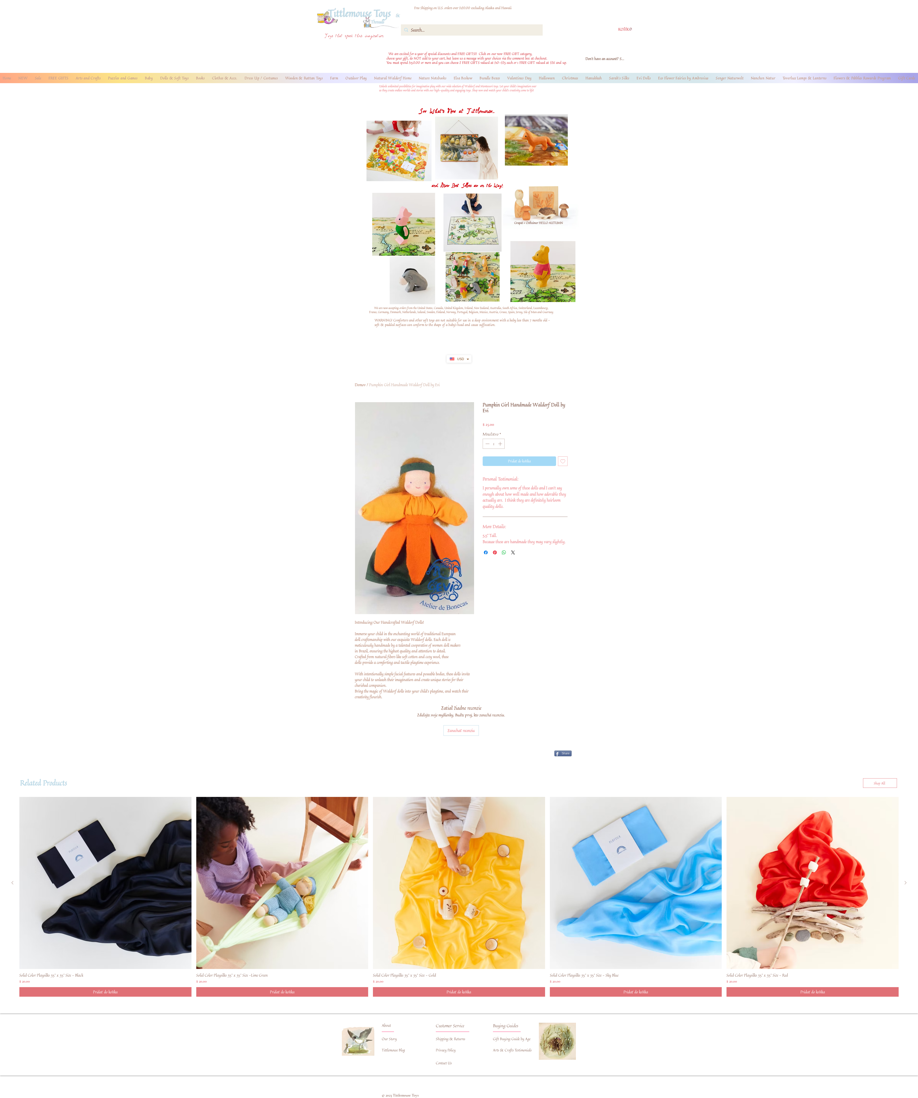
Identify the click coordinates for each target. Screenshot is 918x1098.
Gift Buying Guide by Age (511, 1039)
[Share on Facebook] (486, 552)
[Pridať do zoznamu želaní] (563, 461)
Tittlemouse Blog (393, 1050)
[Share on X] (513, 552)
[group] (459, 897)
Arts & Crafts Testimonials (512, 1050)
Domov (360, 385)
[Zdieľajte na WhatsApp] (504, 552)
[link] (625, 29)
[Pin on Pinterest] (495, 552)
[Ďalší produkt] (905, 883)
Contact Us (444, 1063)
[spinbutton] (494, 444)
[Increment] (500, 444)
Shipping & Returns (450, 1039)
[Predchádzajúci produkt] (12, 883)
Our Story (389, 1039)
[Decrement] (487, 444)
